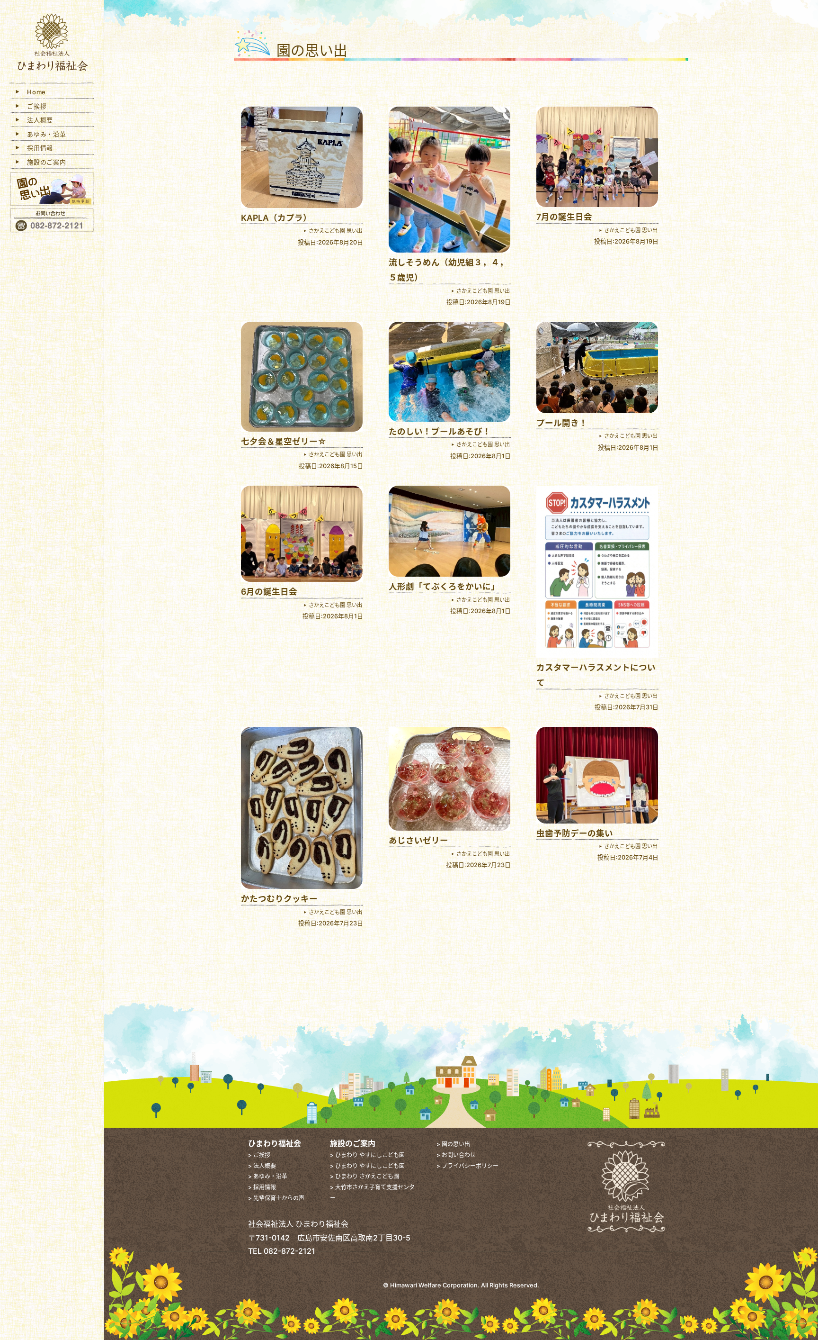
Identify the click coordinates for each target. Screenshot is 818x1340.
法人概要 (37, 120)
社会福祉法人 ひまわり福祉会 (52, 44)
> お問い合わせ (456, 1155)
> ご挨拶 (259, 1155)
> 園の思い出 (453, 1144)
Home (33, 92)
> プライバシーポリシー (467, 1165)
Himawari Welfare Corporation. (435, 1285)
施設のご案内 (43, 162)
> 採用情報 (262, 1187)
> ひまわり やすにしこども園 (367, 1155)
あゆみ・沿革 (43, 134)
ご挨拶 (34, 106)
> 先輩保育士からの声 (276, 1198)
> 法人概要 (262, 1165)
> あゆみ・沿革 (267, 1176)
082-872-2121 (289, 1251)
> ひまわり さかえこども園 (364, 1176)
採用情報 (37, 148)
